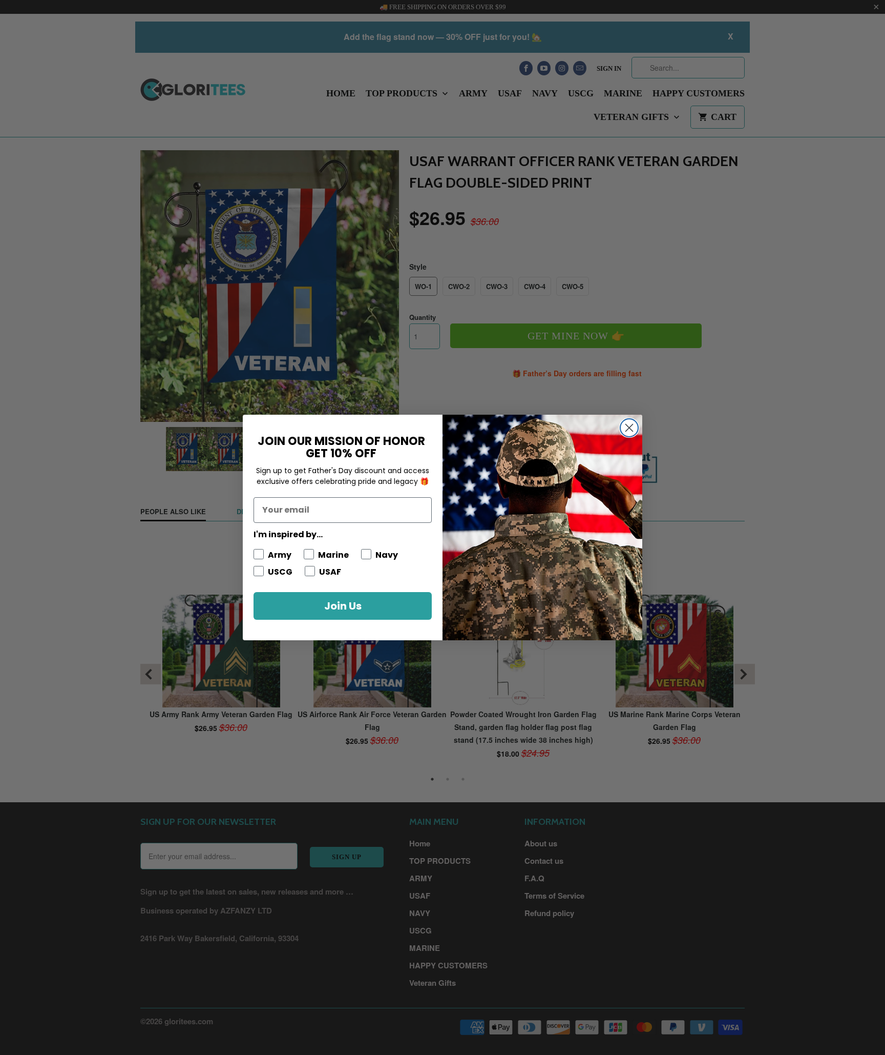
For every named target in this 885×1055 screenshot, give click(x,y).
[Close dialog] (629, 428)
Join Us (343, 606)
